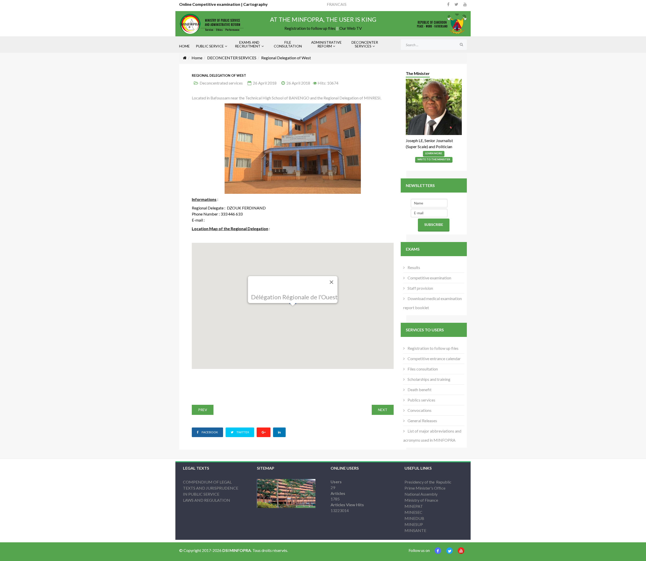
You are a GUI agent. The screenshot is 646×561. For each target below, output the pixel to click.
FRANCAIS (336, 4)
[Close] (332, 282)
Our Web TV (350, 28)
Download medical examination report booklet (432, 303)
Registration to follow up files (309, 28)
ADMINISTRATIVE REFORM (326, 44)
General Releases (422, 420)
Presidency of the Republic (428, 481)
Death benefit (419, 389)
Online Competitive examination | (211, 4)
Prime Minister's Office (425, 488)
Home (197, 57)
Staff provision (420, 288)
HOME (184, 46)
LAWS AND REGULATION (206, 500)
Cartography (255, 4)
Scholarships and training (428, 379)
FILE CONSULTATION (288, 44)
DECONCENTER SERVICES (365, 44)
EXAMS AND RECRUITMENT (247, 44)
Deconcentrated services (221, 83)
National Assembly (421, 494)
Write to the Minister (433, 159)
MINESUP (414, 524)
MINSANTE (415, 530)
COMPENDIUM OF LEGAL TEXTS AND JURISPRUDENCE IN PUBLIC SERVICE (210, 487)
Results (413, 267)
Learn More (433, 153)
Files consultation (422, 368)
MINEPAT (414, 506)
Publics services (421, 399)
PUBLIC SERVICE (210, 46)
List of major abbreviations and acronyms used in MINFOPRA (432, 435)
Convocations (419, 410)
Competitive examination (429, 277)
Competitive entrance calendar (434, 358)
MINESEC (413, 512)
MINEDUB (414, 518)
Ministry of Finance (421, 500)
